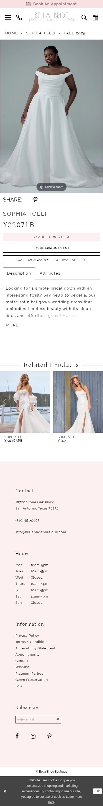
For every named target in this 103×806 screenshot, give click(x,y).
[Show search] (84, 17)
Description (19, 273)
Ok (98, 791)
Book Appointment (52, 248)
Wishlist (22, 667)
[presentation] (25, 402)
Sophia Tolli (41, 33)
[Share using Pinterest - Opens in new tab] (35, 200)
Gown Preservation (32, 680)
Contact (22, 661)
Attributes (50, 273)
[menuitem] (8, 17)
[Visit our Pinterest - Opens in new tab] (49, 736)
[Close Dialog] (4, 791)
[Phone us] (19, 17)
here (51, 802)
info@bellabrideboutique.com (41, 532)
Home (11, 33)
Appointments (28, 654)
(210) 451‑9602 (28, 520)
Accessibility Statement (36, 648)
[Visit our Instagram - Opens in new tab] (33, 736)
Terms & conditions (32, 642)
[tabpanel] (51, 116)
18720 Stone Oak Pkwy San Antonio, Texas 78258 (37, 505)
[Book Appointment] (95, 17)
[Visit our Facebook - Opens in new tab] (17, 736)
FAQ (19, 686)
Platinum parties (29, 673)
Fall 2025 (75, 33)
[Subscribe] (57, 719)
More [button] (12, 325)
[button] (8, 17)
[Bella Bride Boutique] (51, 17)
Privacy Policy (28, 635)
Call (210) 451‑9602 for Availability (52, 260)
